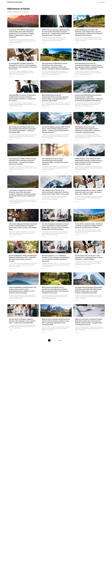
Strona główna (101, 2)
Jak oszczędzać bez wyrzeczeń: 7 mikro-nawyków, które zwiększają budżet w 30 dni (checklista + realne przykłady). (88, 257)
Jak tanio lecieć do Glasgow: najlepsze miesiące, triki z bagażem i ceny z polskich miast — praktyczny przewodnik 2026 (22, 321)
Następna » (60, 340)
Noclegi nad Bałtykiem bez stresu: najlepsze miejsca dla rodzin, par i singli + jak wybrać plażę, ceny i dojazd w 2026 (89, 192)
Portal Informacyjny (14, 2)
